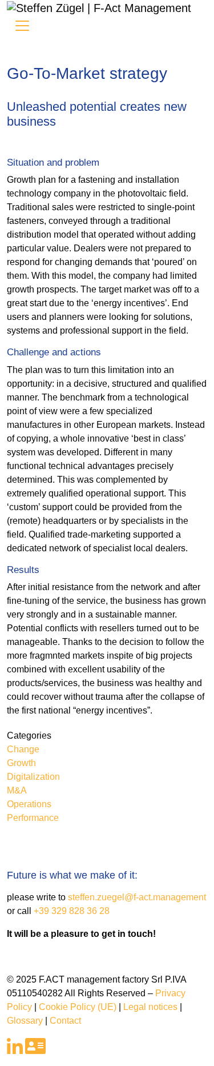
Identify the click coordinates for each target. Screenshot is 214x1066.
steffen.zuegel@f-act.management (137, 897)
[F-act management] (99, 7)
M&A (17, 790)
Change (23, 749)
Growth (21, 763)
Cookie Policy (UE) (77, 1007)
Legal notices (150, 1007)
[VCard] (35, 1050)
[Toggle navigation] (22, 26)
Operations (29, 804)
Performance (33, 818)
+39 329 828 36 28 (72, 911)
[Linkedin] (15, 1050)
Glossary (25, 1020)
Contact (65, 1020)
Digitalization (33, 777)
